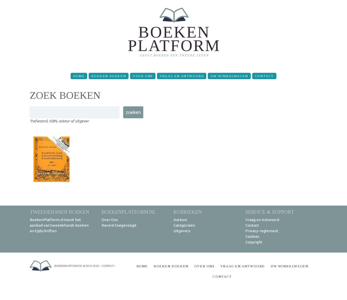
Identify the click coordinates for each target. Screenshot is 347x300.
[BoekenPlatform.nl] (173, 34)
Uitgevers (182, 231)
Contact (264, 76)
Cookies (252, 236)
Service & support (269, 211)
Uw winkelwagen (229, 76)
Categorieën (184, 225)
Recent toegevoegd (119, 225)
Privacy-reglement (261, 231)
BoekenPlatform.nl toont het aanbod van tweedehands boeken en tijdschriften (59, 225)
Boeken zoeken (108, 76)
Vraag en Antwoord (182, 76)
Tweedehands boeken (59, 211)
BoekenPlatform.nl (129, 211)
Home (79, 76)
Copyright (253, 242)
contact (108, 265)
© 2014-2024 (91, 265)
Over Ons (143, 76)
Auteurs (180, 220)
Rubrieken (188, 211)
